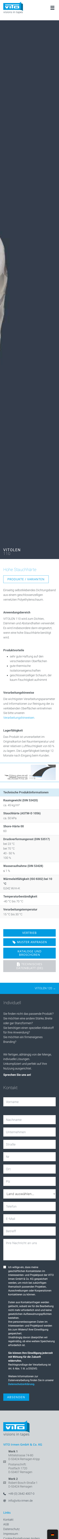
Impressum (10, 1533)
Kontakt (8, 1519)
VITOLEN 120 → (45, 988)
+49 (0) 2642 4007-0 (21, 1493)
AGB (6, 1524)
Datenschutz (11, 1529)
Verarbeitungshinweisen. (19, 717)
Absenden (16, 1397)
